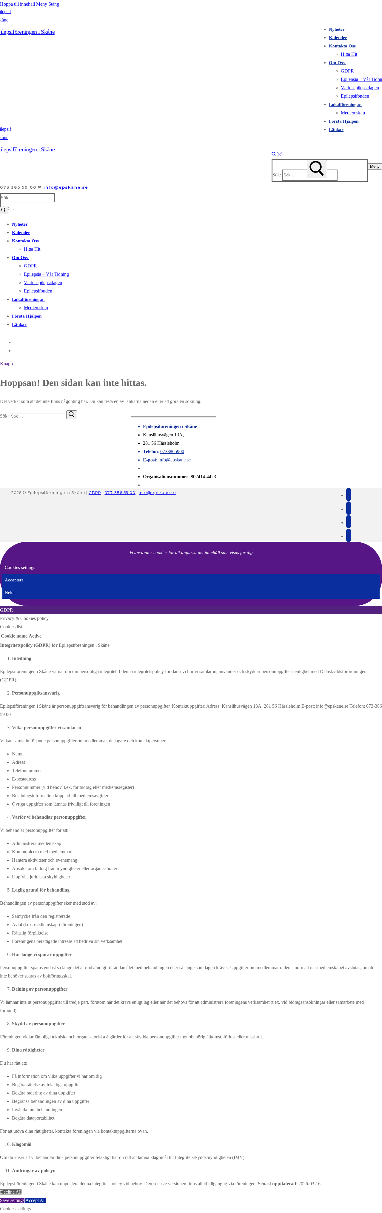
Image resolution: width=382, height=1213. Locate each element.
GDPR (95, 492)
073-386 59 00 (119, 492)
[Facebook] (15, 342)
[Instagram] (15, 350)
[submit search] (317, 169)
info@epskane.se (66, 187)
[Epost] (348, 494)
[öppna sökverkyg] (277, 154)
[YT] (348, 535)
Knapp (6, 363)
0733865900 (172, 451)
